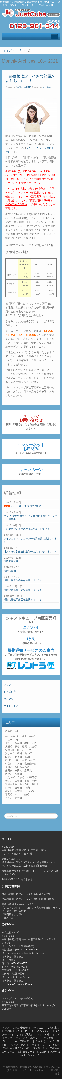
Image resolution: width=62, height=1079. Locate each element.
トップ (5, 1027)
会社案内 (34, 1044)
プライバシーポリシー (28, 1037)
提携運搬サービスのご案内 (31, 654)
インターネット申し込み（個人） (33, 1031)
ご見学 (8, 1031)
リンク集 (8, 698)
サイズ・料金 (44, 1034)
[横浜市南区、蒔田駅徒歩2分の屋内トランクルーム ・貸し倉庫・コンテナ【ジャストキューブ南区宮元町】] (31, 12)
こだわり (31, 629)
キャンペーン (31, 471)
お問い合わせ (20, 1027)
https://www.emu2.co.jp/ (20, 984)
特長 (31, 641)
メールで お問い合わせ (31, 422)
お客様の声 (10, 691)
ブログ (7, 684)
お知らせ (46, 87)
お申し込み (37, 1027)
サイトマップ (11, 705)
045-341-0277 (19, 963)
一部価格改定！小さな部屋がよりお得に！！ (30, 78)
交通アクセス (18, 1044)
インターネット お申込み (31, 448)
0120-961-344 (30, 949)
